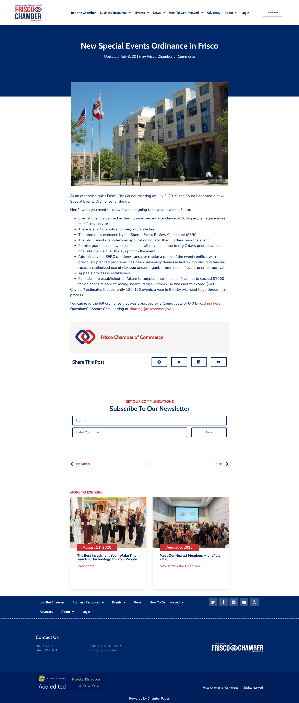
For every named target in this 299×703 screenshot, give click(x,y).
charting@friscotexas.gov (150, 308)
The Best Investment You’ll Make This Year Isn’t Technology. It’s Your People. (107, 557)
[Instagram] (254, 602)
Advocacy (46, 612)
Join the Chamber (52, 602)
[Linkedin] (233, 602)
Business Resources (86, 602)
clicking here (210, 303)
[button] (159, 362)
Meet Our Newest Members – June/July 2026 (190, 557)
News (138, 602)
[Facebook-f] (223, 602)
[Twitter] (213, 602)
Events (117, 602)
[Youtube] (244, 602)
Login (86, 612)
